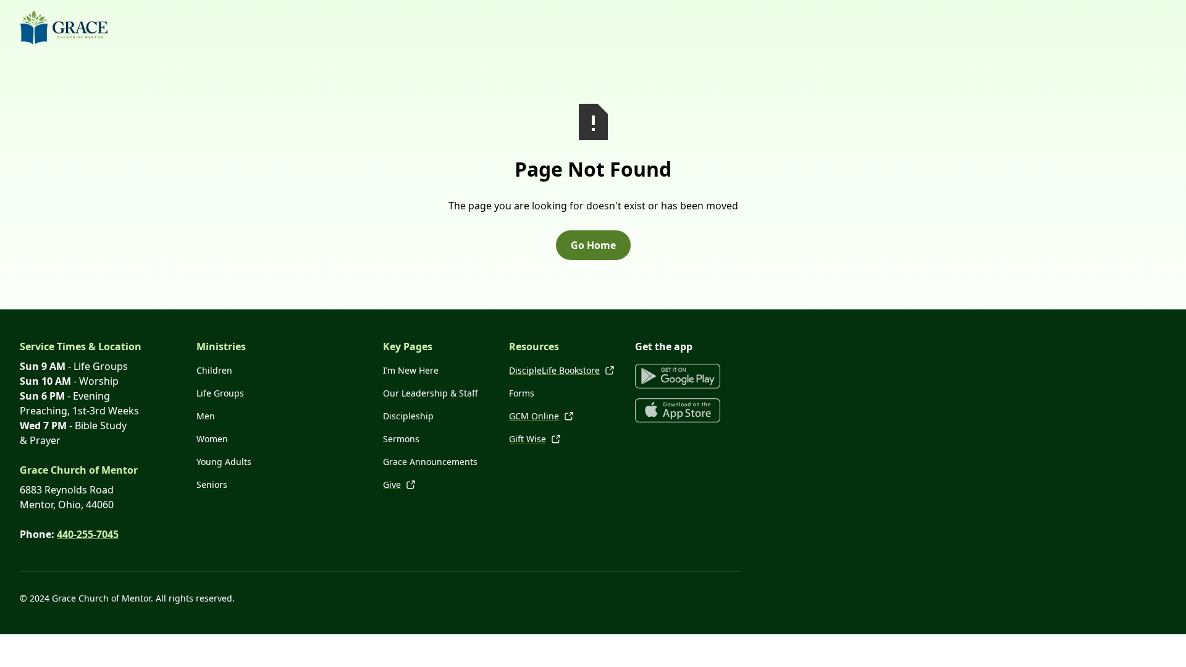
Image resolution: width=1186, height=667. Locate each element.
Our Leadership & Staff (430, 393)
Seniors (211, 484)
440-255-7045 (88, 534)
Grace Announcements (430, 462)
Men (205, 416)
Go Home (593, 245)
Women (212, 439)
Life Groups (220, 393)
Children (214, 370)
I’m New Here (411, 370)
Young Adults (223, 462)
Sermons (401, 439)
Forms (521, 393)
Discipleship (408, 416)
